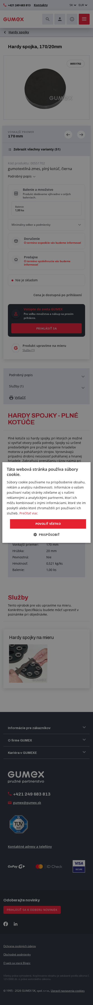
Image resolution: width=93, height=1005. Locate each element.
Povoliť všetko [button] (48, 524)
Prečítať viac (28, 513)
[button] (46, 534)
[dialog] (46, 502)
